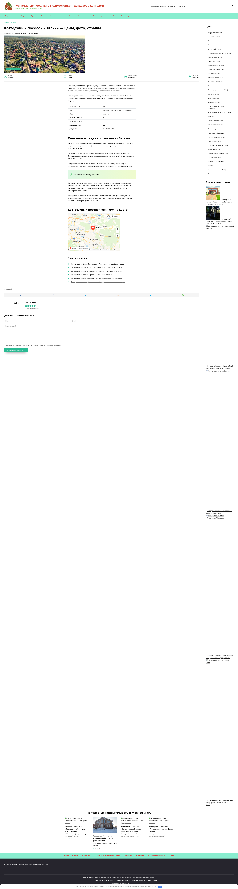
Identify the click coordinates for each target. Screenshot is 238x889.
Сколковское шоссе (214, 157)
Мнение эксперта (84, 16)
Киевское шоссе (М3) (215, 78)
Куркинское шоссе (214, 86)
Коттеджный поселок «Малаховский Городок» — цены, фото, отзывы (96, 278)
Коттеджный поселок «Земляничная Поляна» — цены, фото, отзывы (132, 828)
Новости (72, 16)
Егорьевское (107, 110)
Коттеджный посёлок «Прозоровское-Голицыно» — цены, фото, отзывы (97, 264)
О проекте (181, 6)
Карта (171, 855)
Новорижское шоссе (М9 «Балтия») (216, 107)
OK (160, 887)
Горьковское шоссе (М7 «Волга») (219, 53)
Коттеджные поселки (58, 16)
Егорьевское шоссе (214, 61)
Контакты (171, 6)
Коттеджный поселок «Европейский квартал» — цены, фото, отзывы (96, 271)
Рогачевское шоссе (214, 141)
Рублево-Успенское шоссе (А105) (219, 145)
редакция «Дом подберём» (29, 33)
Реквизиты (125, 883)
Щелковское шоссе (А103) (217, 170)
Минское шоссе (213, 94)
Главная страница (10, 22)
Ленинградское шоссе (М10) (218, 90)
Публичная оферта (115, 883)
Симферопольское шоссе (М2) (218, 153)
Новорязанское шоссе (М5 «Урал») (220, 112)
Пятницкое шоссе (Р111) (216, 137)
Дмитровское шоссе (215, 57)
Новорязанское (116, 110)
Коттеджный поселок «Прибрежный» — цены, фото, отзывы (103, 838)
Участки (44, 16)
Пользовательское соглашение (141, 880)
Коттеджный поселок (76, 196)
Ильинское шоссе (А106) (216, 65)
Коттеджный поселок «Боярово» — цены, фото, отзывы (91, 275)
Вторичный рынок (12, 16)
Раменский (106, 114)
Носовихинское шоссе (215, 121)
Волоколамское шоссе (215, 45)
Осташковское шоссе (215, 125)
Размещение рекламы (158, 6)
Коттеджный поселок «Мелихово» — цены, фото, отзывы (161, 828)
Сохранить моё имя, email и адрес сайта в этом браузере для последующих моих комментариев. (34, 346)
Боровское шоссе (214, 37)
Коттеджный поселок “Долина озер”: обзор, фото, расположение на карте (98, 282)
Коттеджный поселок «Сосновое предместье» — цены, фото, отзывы (96, 268)
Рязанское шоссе (214, 149)
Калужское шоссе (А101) (216, 69)
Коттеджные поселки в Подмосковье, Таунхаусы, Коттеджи (59, 5)
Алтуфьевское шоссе (215, 33)
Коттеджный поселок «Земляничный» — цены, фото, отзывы (75, 828)
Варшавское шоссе (214, 41)
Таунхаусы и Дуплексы (30, 16)
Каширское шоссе (214, 73)
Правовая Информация (121, 16)
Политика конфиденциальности (108, 855)
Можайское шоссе (214, 102)
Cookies (155, 880)
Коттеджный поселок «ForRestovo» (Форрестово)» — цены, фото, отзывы (77, 859)
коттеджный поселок (107, 86)
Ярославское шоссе (214, 174)
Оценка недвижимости (101, 16)
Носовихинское (127, 110)
